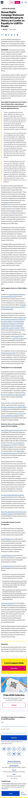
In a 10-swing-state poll (7, 566)
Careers (14, 770)
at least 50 (17, 336)
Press (14, 774)
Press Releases (8, 8)
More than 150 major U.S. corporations (11, 430)
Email (5, 722)
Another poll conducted (7, 603)
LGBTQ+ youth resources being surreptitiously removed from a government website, (13, 319)
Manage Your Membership (14, 761)
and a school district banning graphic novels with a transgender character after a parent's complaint (12, 326)
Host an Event (14, 778)
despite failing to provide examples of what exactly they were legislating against (13, 307)
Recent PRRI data (5, 539)
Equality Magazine (14, 765)
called (12, 211)
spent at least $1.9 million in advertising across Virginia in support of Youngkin (14, 407)
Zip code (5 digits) (8, 729)
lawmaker (5, 202)
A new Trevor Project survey (19, 338)
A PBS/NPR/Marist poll (7, 555)
